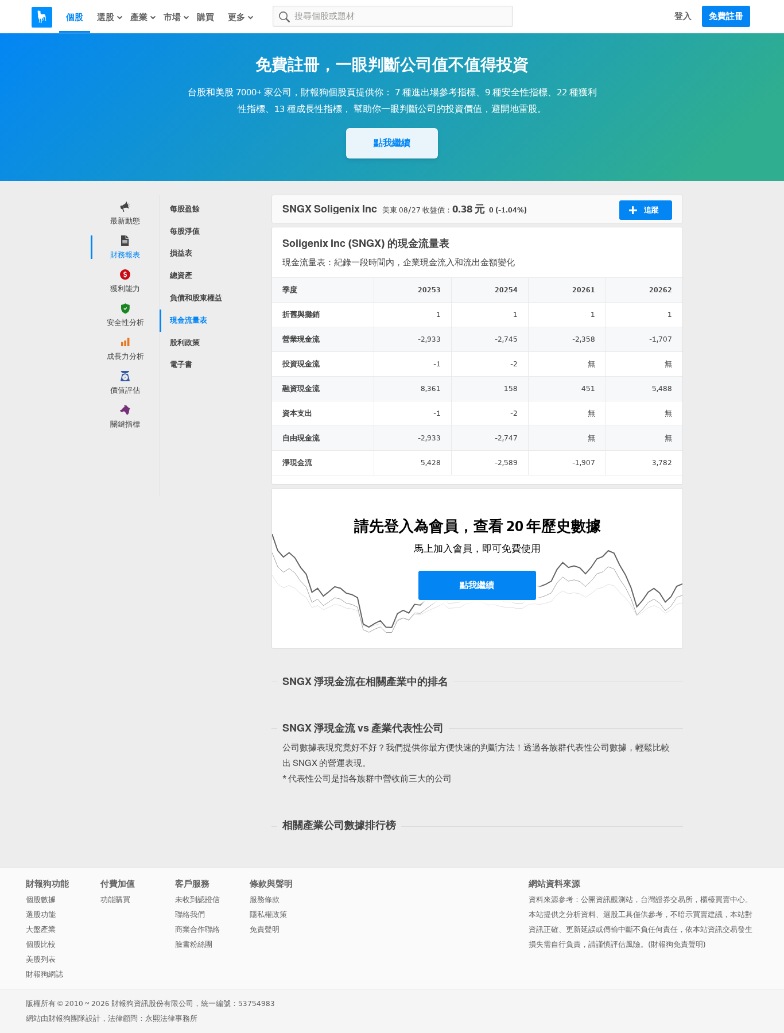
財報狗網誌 (44, 974)
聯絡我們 (190, 914)
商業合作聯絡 (197, 929)
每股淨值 (185, 231)
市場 (172, 17)
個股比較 (41, 944)
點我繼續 (392, 142)
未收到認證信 (197, 899)
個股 (74, 17)
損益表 (181, 253)
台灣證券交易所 (667, 899)
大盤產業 (41, 929)
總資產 (181, 275)
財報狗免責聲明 (677, 944)
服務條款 (265, 899)
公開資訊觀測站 (607, 899)
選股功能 (41, 914)
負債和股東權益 (196, 297)
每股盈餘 (185, 208)
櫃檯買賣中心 (722, 899)
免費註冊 (726, 16)
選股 (105, 17)
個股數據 (41, 899)
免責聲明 (265, 929)
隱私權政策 (268, 914)
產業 (139, 17)
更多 (236, 17)
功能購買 (115, 899)
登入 (683, 16)
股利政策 (185, 342)
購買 (205, 17)
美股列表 (41, 959)
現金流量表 (188, 320)
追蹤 (651, 210)
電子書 (181, 364)
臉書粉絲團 (193, 944)
